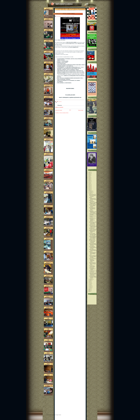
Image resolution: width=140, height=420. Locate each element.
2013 (89, 186)
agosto (90, 280)
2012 (89, 187)
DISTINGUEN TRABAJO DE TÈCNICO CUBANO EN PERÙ (93, 277)
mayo (90, 283)
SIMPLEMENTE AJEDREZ (64, 4)
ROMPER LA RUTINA (92, 239)
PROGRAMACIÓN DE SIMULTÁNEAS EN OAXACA (92, 209)
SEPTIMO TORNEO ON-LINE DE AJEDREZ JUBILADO (92, 205)
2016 (89, 183)
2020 (89, 178)
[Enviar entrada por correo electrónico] (56, 102)
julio (90, 281)
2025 (89, 173)
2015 (89, 184)
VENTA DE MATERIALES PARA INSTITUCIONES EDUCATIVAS (92, 244)
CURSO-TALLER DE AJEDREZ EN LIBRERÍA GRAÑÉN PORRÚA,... (93, 226)
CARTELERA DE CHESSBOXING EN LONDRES (92, 269)
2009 (89, 289)
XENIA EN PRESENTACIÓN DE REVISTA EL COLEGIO (92, 198)
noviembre (90, 192)
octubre (90, 193)
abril (90, 284)
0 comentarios (60, 101)
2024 (89, 174)
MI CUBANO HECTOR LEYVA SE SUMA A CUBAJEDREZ (92, 241)
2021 (89, 177)
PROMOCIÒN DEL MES (92, 194)
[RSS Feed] (52, 4)
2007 (89, 291)
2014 (89, 185)
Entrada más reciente (58, 110)
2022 (89, 176)
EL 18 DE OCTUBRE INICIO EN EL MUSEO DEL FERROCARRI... (92, 234)
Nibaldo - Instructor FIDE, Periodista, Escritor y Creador (49, 15)
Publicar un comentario (59, 107)
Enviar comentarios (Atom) (64, 112)
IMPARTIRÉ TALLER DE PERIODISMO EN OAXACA (92, 231)
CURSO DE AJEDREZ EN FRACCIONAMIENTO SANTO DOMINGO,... (92, 237)
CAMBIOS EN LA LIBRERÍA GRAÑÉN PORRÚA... (65, 13)
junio (90, 282)
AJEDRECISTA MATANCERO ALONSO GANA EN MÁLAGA (92, 212)
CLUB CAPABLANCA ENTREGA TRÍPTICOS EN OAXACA (92, 247)
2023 (89, 175)
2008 (89, 290)
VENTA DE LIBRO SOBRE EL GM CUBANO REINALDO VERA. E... (92, 223)
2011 (89, 188)
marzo (90, 285)
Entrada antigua (80, 110)
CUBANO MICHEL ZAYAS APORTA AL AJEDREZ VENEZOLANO (92, 274)
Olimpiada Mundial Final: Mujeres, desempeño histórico (92, 263)
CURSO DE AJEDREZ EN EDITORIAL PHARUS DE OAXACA (92, 256)
